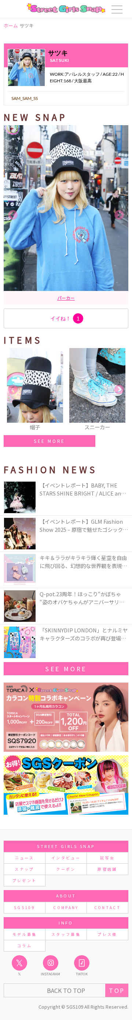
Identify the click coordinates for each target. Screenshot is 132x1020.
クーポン (66, 869)
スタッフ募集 (66, 934)
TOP (117, 990)
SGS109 (24, 907)
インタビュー (66, 857)
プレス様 (107, 934)
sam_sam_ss (24, 98)
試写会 (107, 857)
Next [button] (119, 215)
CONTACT (107, 907)
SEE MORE (49, 441)
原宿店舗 (107, 869)
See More (66, 668)
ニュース (24, 857)
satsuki (59, 60)
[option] (66, 215)
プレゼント (24, 880)
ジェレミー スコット (79, 298)
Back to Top (66, 990)
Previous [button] (12, 215)
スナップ (24, 869)
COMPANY (66, 907)
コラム (24, 945)
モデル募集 (24, 934)
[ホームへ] (66, 8)
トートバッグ (41, 298)
